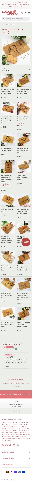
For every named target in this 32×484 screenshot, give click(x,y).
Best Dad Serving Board (7, 210)
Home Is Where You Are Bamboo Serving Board (23, 325)
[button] (14, 371)
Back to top (16, 411)
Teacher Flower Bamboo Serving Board (22, 119)
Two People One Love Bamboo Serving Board (22, 268)
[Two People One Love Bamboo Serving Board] (24, 257)
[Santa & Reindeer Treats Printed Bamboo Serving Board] (24, 284)
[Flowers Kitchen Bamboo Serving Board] (8, 257)
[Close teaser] (21, 237)
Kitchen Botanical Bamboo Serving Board (7, 325)
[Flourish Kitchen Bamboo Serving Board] (8, 284)
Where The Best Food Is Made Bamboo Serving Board (6, 179)
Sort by (4, 68)
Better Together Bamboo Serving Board (22, 150)
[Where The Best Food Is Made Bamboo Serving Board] (8, 166)
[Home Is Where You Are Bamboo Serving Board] (24, 313)
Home (3, 24)
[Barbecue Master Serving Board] (8, 139)
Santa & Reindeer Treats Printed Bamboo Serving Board (23, 296)
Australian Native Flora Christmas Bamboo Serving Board (7, 120)
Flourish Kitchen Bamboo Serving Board (6, 295)
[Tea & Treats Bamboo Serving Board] (24, 166)
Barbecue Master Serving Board (7, 149)
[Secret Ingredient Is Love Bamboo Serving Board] (24, 80)
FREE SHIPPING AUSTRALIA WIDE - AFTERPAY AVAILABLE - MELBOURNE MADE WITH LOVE (16, 4)
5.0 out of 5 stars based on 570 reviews (16, 383)
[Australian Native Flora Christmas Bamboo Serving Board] (8, 108)
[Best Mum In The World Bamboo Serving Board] (24, 200)
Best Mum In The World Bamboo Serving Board (23, 211)
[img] (16, 347)
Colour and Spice (10, 480)
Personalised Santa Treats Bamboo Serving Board (7, 92)
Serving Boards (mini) (12, 24)
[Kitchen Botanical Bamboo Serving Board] (8, 313)
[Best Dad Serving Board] (8, 200)
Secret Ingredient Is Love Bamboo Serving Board (24, 92)
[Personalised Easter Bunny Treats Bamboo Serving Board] (8, 227)
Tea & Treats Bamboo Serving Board (22, 178)
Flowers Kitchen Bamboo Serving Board (6, 268)
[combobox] (16, 19)
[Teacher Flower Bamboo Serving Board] (24, 108)
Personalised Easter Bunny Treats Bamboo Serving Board (6, 240)
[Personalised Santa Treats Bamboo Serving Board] (8, 80)
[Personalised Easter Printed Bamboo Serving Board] (24, 227)
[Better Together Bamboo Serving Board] (24, 139)
